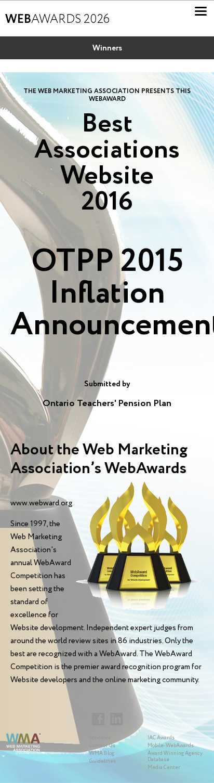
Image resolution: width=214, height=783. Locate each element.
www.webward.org (41, 503)
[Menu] (200, 11)
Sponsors (100, 738)
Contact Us (102, 746)
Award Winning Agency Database (175, 757)
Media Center (164, 768)
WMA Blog (101, 754)
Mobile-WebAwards (171, 746)
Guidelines (102, 761)
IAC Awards (161, 738)
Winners (107, 48)
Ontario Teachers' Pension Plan (107, 403)
